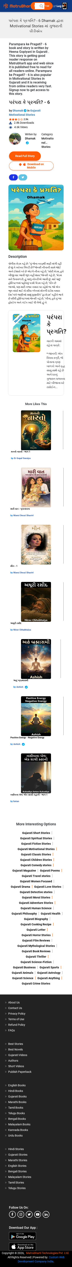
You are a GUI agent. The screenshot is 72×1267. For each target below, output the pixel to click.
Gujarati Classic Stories (36, 854)
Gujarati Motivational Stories (36, 849)
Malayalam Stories (19, 1177)
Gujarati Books (17, 1096)
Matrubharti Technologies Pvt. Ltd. (48, 1253)
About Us (14, 1002)
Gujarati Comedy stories (36, 865)
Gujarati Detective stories (36, 892)
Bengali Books (17, 1118)
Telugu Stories (17, 1188)
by (12, 458)
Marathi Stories (17, 1160)
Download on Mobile (35, 166)
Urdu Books (15, 1135)
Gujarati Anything (48, 978)
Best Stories (15, 1043)
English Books (17, 1085)
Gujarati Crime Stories (36, 983)
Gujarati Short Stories (36, 833)
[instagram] (20, 1214)
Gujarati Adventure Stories (36, 902)
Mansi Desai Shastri (23, 515)
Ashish (20, 687)
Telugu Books (16, 1113)
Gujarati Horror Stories (36, 935)
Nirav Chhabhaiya (22, 630)
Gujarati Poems (50, 870)
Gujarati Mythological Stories (36, 945)
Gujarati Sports (49, 967)
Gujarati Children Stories (36, 859)
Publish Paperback (19, 1071)
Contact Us (15, 1008)
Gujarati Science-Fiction (36, 962)
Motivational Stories (47, 141)
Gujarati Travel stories (36, 876)
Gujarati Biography (36, 919)
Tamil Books (15, 1107)
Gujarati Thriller (36, 956)
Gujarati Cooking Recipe (36, 924)
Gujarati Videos (17, 1055)
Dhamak (18, 110)
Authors (13, 1060)
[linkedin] (46, 1214)
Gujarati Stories (17, 1154)
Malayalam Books (19, 1124)
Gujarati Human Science (36, 908)
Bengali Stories (17, 1171)
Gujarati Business (24, 967)
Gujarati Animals (22, 972)
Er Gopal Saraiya (22, 458)
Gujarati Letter (36, 929)
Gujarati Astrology (48, 972)
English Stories (17, 1165)
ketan (16, 801)
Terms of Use (16, 1019)
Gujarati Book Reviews (36, 951)
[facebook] (12, 1214)
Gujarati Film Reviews (36, 940)
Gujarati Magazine (24, 870)
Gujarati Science (22, 978)
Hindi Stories (16, 1149)
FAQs (11, 1030)
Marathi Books (17, 1102)
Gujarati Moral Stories (36, 897)
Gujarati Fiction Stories (36, 843)
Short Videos (16, 1066)
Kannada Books (18, 1130)
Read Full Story (25, 156)
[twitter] (29, 1214)
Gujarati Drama (20, 886)
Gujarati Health (50, 913)
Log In (61, 6)
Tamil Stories (16, 1182)
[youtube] (37, 1214)
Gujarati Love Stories (47, 886)
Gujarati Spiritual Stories (36, 838)
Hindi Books (15, 1090)
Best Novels (15, 1049)
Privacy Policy (16, 1013)
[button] (41, 6)
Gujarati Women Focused (36, 881)
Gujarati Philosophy (24, 913)
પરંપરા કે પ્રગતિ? (56, 324)
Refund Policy (16, 1024)
